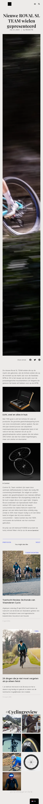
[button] (35, 4)
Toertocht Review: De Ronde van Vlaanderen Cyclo (19, 601)
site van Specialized (33, 530)
